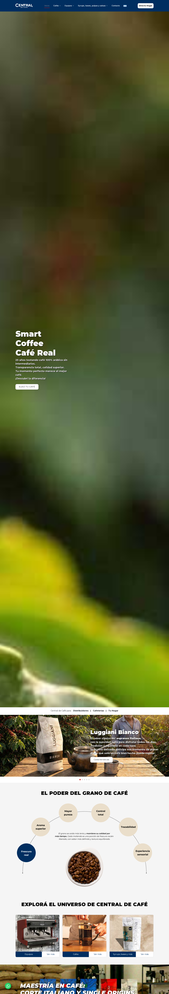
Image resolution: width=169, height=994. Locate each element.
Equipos (29, 954)
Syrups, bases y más (122, 954)
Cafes (75, 954)
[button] (80, 779)
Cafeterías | (99, 711)
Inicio (47, 5)
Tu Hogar (113, 711)
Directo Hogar (145, 6)
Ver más (51, 954)
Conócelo (99, 758)
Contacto (116, 5)
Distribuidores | (82, 711)
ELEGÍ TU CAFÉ (27, 386)
